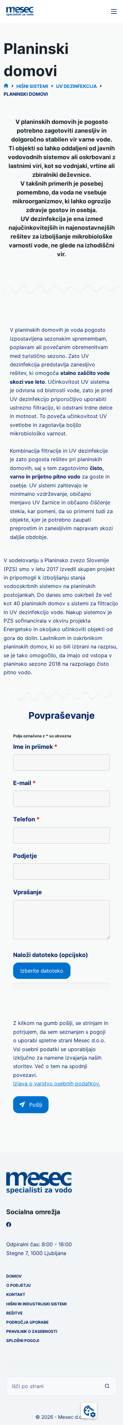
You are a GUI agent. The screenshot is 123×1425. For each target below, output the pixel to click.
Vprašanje (27, 892)
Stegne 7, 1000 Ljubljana (36, 1253)
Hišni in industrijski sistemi (36, 1303)
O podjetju (18, 1285)
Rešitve (14, 1313)
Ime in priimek (35, 746)
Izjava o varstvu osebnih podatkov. (56, 1083)
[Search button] (107, 1386)
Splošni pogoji (22, 1340)
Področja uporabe (27, 1322)
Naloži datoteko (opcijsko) (50, 954)
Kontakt (15, 1294)
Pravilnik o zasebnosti (31, 1331)
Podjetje (25, 855)
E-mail (24, 783)
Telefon (26, 819)
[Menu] (114, 11)
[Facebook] (8, 1224)
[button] (89, 1410)
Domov (14, 1276)
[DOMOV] (6, 86)
